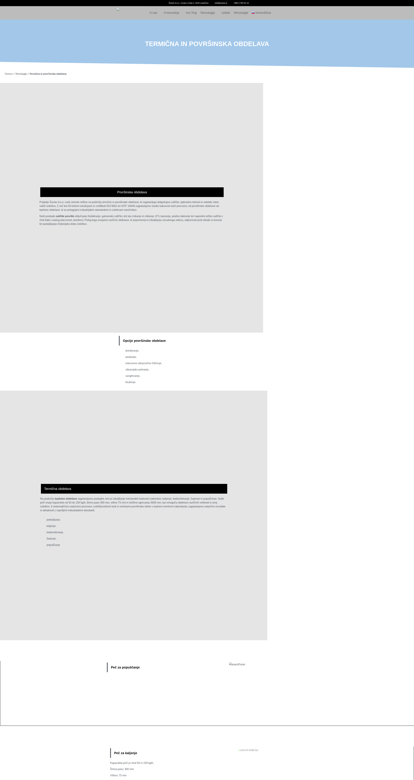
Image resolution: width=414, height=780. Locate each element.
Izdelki (226, 12)
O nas (153, 12)
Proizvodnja (171, 12)
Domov (9, 73)
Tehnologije (207, 12)
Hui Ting (191, 12)
